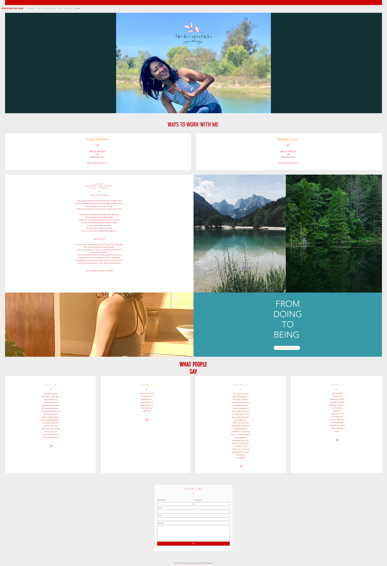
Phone (159, 515)
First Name (161, 500)
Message (160, 523)
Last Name (197, 500)
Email (159, 507)
